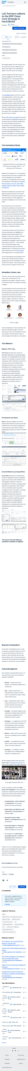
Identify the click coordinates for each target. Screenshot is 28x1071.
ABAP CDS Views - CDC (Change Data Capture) (11, 916)
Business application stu (7, 929)
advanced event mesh (7, 921)
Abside (23, 181)
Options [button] (13, 31)
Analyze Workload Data (7, 924)
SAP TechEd (20, 250)
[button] (8, 39)
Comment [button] (22, 886)
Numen (14, 185)
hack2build (11, 874)
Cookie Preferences (7, 1067)
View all (4, 1042)
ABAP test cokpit (15, 919)
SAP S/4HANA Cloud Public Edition (9, 49)
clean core (4, 874)
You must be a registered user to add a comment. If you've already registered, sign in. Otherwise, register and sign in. (13, 899)
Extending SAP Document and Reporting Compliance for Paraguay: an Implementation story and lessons (13, 973)
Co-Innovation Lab (6, 46)
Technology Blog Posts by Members (12, 952)
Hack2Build (7, 95)
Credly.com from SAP (16, 762)
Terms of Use (21, 1055)
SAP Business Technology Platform (9, 52)
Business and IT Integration (12, 926)
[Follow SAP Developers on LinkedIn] (18, 1050)
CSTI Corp (13, 183)
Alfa (3, 183)
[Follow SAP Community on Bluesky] (12, 1050)
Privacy (7, 1055)
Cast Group (7, 183)
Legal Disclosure (21, 1059)
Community (11, 2)
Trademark (7, 1063)
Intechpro (9, 185)
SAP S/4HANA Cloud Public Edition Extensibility (12, 43)
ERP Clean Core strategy (12, 117)
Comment (7, 904)
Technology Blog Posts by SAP (9, 5)
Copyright (7, 1059)
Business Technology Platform (8, 932)
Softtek (22, 185)
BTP (3, 926)
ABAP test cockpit (6, 919)
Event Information (6, 58)
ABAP (3, 914)
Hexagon (4, 185)
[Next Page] (15, 934)
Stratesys (6, 187)
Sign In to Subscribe (19, 28)
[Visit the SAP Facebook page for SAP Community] (10, 1050)
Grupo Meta (20, 183)
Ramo (18, 185)
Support (21, 1063)
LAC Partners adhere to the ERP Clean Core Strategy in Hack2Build (13, 17)
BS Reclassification (19, 924)
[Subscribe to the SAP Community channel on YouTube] (15, 1050)
